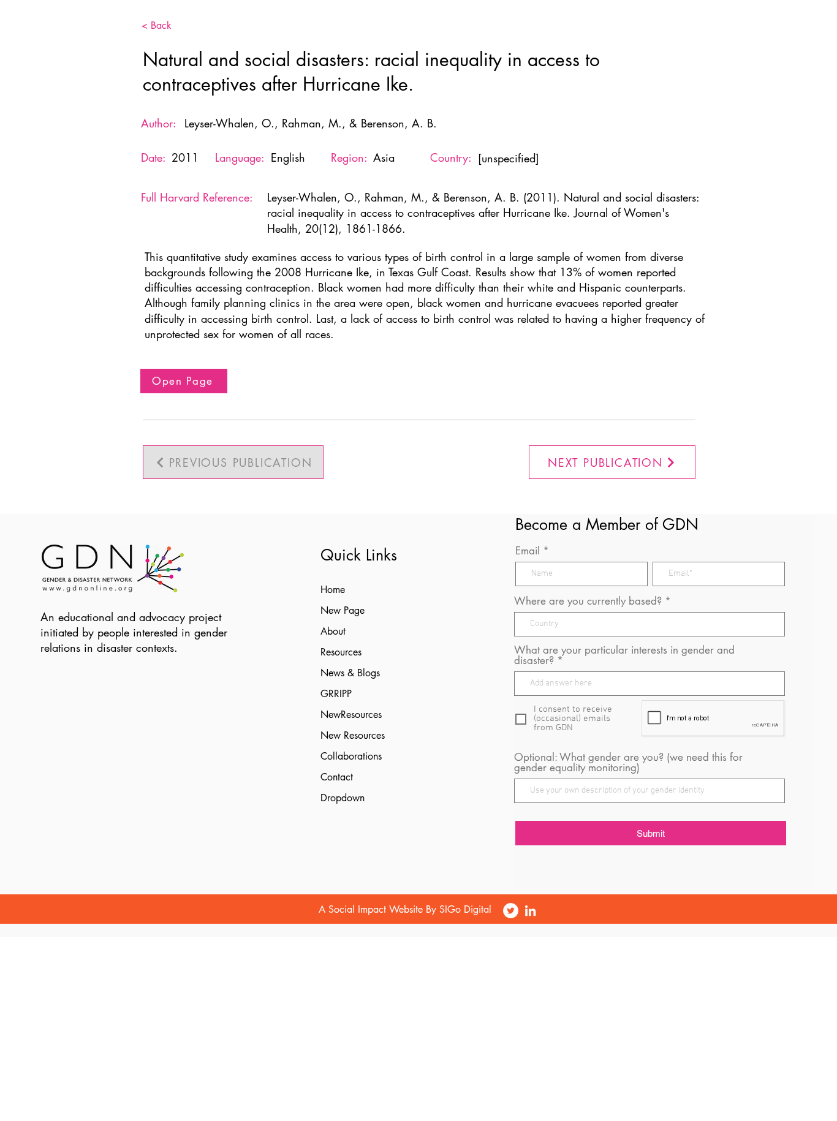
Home (332, 589)
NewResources (351, 714)
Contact (336, 777)
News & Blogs (350, 672)
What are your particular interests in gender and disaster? (624, 655)
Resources (341, 652)
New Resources (352, 735)
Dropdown (342, 797)
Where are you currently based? (588, 601)
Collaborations (351, 756)
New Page (342, 610)
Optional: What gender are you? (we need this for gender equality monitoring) (628, 762)
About (333, 631)
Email (527, 551)
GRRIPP (336, 693)
